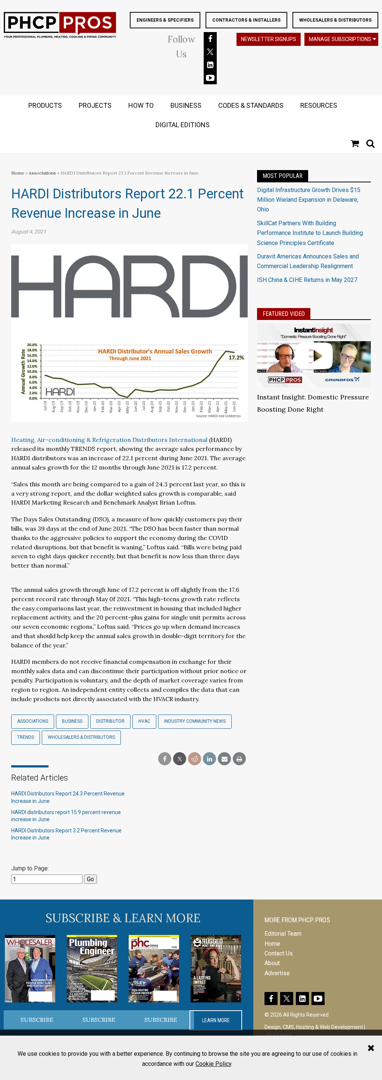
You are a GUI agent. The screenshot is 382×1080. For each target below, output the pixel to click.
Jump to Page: (30, 868)
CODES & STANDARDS (251, 105)
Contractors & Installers (246, 20)
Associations (42, 173)
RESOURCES (318, 105)
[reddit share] (194, 759)
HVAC (144, 721)
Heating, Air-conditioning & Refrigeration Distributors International (109, 439)
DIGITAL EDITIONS (183, 125)
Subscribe (37, 1019)
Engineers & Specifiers (165, 20)
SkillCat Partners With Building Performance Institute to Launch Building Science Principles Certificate (310, 233)
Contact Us (278, 953)
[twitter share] (179, 759)
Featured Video (284, 313)
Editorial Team (282, 933)
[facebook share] (164, 759)
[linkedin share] (209, 759)
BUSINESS (185, 105)
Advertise (277, 973)
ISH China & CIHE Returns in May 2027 (307, 279)
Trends (25, 737)
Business (72, 721)
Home (17, 173)
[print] (239, 759)
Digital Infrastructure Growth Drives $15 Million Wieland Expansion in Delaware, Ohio (308, 199)
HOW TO (141, 105)
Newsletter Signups (268, 39)
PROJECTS (95, 105)
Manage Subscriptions (340, 39)
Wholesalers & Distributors (335, 20)
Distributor (110, 721)
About (272, 963)
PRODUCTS (45, 105)
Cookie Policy (213, 1063)
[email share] (224, 759)
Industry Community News (195, 721)
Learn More (216, 1020)
